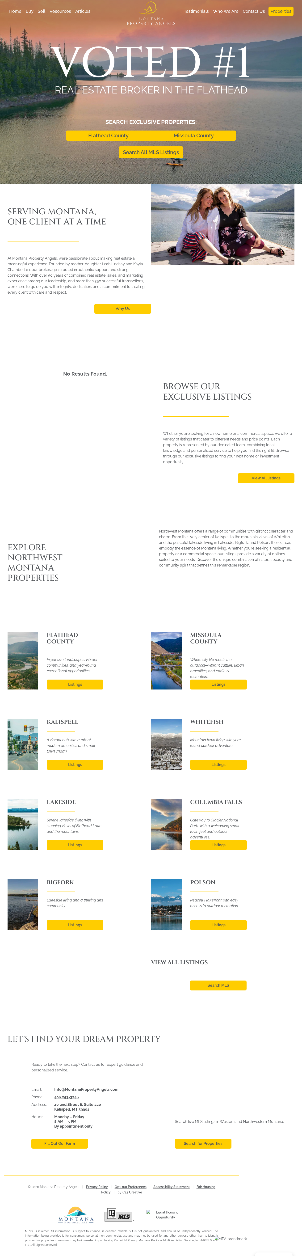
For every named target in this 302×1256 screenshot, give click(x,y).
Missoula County (194, 135)
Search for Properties (203, 1143)
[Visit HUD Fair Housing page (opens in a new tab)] (166, 1215)
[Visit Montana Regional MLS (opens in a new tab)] (77, 1215)
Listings (75, 684)
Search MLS (218, 985)
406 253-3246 (66, 1097)
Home (15, 11)
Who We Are (226, 11)
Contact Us (254, 11)
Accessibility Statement (171, 1187)
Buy (30, 11)
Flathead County (108, 135)
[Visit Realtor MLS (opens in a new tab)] (122, 1215)
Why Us (123, 308)
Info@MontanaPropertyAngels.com (86, 1089)
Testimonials (196, 11)
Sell (41, 11)
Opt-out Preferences (131, 1187)
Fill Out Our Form (59, 1143)
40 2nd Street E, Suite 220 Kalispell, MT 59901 (77, 1107)
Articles (82, 11)
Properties (281, 11)
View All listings (266, 478)
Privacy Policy (97, 1187)
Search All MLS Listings (151, 152)
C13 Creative (132, 1192)
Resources (60, 11)
